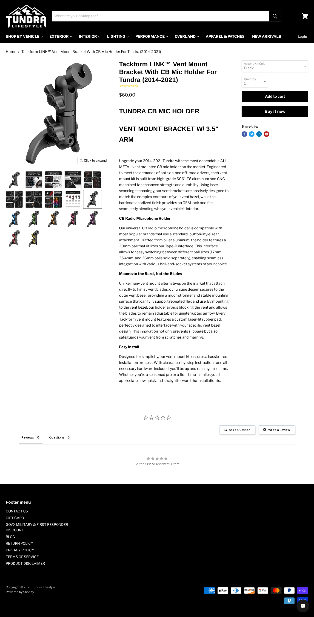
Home (11, 52)
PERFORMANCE (150, 36)
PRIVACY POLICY (20, 550)
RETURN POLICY (19, 543)
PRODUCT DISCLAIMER (25, 563)
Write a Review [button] (279, 430)
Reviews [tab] (27, 437)
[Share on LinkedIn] (259, 134)
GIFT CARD (15, 518)
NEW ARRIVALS (266, 36)
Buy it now (275, 111)
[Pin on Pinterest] (266, 134)
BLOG (10, 537)
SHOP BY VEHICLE (23, 36)
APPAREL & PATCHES (225, 36)
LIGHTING (116, 36)
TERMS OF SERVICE (22, 557)
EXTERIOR (59, 36)
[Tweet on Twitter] (251, 134)
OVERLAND (185, 36)
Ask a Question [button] (239, 430)
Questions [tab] (56, 437)
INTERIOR (88, 36)
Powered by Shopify (20, 592)
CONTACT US (17, 511)
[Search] (275, 16)
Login (302, 37)
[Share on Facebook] (244, 134)
